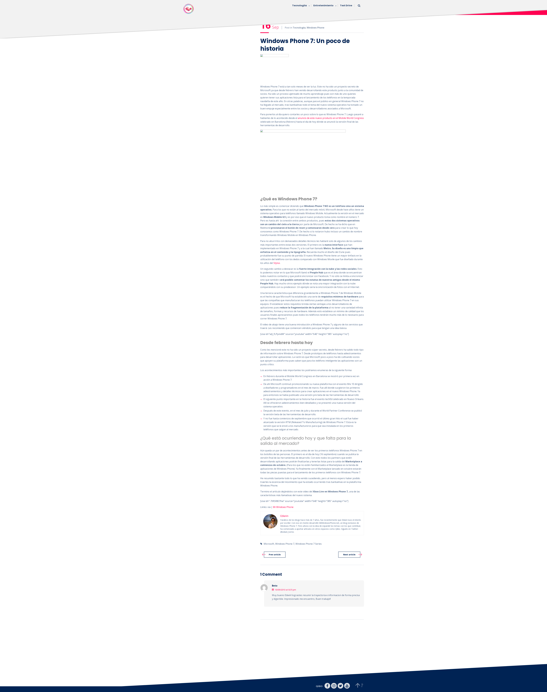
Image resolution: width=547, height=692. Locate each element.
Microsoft (269, 543)
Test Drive (346, 5)
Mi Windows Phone (283, 507)
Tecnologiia (299, 5)
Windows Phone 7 (284, 543)
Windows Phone (315, 27)
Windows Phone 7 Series (308, 543)
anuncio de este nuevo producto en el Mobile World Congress (331, 118)
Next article (349, 554)
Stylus (277, 263)
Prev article (275, 554)
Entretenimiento (323, 5)
